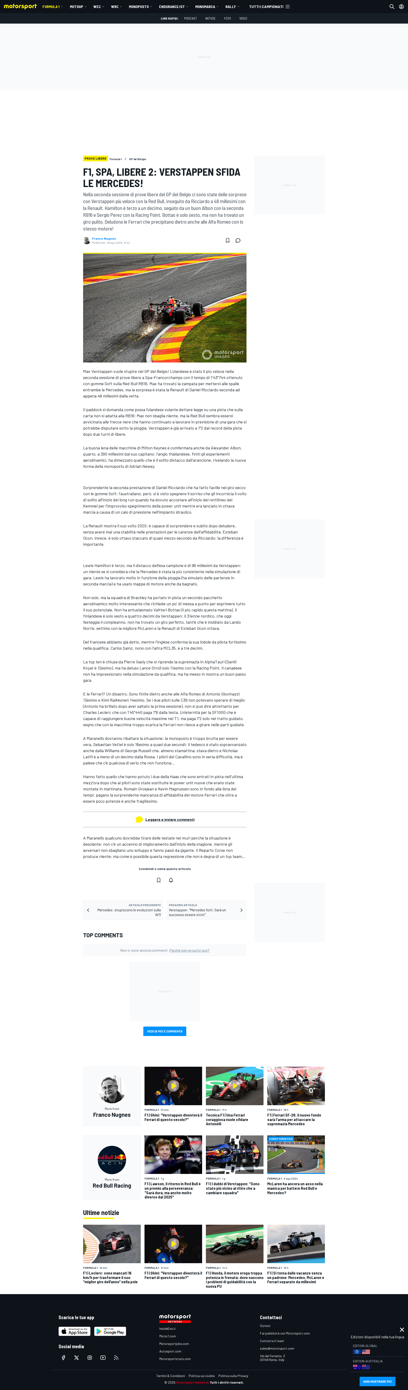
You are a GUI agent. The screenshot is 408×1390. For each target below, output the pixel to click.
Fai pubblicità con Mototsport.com (285, 1333)
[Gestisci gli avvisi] (171, 880)
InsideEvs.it (167, 1328)
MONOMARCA (205, 6)
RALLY (230, 6)
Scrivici (265, 1326)
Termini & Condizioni (170, 1376)
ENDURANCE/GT (172, 6)
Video (243, 18)
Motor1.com (167, 1336)
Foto (227, 18)
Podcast (190, 18)
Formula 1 (51, 6)
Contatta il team (272, 1341)
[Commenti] (239, 240)
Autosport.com (170, 1351)
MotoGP (76, 6)
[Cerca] (392, 6)
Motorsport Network (192, 1382)
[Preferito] (227, 240)
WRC (115, 6)
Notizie (210, 18)
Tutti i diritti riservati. (227, 1382)
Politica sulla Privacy (233, 1376)
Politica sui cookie (202, 1376)
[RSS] (116, 1357)
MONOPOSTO (139, 6)
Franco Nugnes (104, 238)
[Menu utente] (401, 6)
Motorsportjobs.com (174, 1344)
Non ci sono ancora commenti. (164, 950)
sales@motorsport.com (277, 1348)
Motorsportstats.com (175, 1359)
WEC (97, 6)
